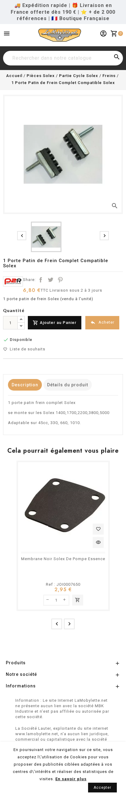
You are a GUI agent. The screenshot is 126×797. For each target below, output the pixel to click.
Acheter (102, 322)
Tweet (50, 280)
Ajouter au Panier (54, 322)
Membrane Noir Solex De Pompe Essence (63, 558)
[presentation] (21, 235)
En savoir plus (71, 779)
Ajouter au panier (77, 599)
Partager (41, 280)
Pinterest (60, 280)
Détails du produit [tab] (67, 384)
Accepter (102, 787)
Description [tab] (25, 384)
